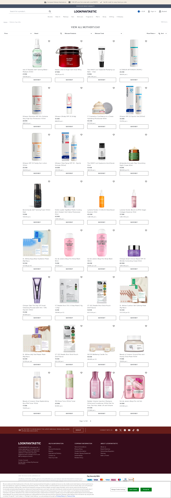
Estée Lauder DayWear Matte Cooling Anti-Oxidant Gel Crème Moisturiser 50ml (68, 212)
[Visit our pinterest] (138, 430)
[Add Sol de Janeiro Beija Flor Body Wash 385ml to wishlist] (114, 230)
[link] (152, 11)
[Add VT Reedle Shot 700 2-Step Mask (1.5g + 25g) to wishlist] (81, 277)
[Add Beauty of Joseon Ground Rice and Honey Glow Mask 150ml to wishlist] (146, 326)
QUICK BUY (37, 80)
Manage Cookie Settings (118, 489)
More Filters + (151, 33)
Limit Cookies (133, 489)
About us (103, 447)
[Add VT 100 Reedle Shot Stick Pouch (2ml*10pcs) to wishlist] (81, 326)
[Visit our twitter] (120, 430)
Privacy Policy (79, 449)
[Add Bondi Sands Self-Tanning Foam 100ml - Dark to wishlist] (49, 181)
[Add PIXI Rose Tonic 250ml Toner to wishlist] (81, 373)
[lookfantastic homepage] (85, 11)
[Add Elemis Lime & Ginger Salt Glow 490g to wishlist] (81, 41)
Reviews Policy (79, 457)
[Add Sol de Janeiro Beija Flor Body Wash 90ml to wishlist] (81, 230)
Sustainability (79, 455)
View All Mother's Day (85, 27)
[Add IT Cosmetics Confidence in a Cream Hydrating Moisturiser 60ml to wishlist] (114, 88)
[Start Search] (50, 11)
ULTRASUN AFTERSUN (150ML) (131, 69)
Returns (51, 451)
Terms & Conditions (80, 447)
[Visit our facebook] (116, 430)
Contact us (52, 455)
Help (50, 447)
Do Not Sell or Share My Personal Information (28, 463)
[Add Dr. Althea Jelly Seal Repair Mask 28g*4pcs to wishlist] (49, 326)
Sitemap (103, 453)
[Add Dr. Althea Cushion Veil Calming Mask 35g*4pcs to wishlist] (146, 277)
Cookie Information (80, 451)
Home (5, 22)
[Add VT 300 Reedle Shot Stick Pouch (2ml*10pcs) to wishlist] (114, 277)
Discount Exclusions (55, 449)
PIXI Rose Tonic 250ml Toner (65, 401)
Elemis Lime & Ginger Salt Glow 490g (68, 69)
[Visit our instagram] (125, 430)
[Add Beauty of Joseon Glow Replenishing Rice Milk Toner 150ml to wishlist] (49, 373)
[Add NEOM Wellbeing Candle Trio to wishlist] (114, 326)
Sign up (78, 430)
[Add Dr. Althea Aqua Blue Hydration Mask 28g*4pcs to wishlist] (49, 230)
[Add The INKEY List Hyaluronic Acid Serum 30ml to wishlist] (114, 135)
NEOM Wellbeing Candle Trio (97, 354)
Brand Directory (105, 449)
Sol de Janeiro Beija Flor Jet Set (131, 401)
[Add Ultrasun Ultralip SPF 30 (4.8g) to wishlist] (81, 88)
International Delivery (55, 453)
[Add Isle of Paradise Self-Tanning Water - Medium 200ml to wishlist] (49, 41)
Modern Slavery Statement (83, 453)
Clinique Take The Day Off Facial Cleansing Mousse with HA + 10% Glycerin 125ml (35, 308)
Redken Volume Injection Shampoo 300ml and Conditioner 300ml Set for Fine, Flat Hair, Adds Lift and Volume (100, 403)
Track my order (53, 457)
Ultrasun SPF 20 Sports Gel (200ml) (132, 116)
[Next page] (90, 421)
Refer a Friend (105, 455)
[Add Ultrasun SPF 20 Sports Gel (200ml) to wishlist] (146, 88)
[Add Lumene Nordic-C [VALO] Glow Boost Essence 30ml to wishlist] (114, 181)
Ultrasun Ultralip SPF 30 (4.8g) (65, 116)
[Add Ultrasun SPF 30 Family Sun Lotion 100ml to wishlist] (49, 135)
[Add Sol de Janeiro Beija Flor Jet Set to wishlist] (146, 373)
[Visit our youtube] (129, 430)
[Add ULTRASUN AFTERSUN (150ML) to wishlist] (146, 41)
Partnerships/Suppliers (107, 451)
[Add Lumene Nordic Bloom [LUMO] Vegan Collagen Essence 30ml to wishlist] (146, 181)
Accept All (146, 489)
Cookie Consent (23, 460)
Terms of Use (71, 496)
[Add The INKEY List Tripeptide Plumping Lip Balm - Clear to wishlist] (114, 41)
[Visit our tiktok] (133, 430)
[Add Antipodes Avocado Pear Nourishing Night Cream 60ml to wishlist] (146, 135)
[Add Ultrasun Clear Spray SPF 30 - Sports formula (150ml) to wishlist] (81, 135)
